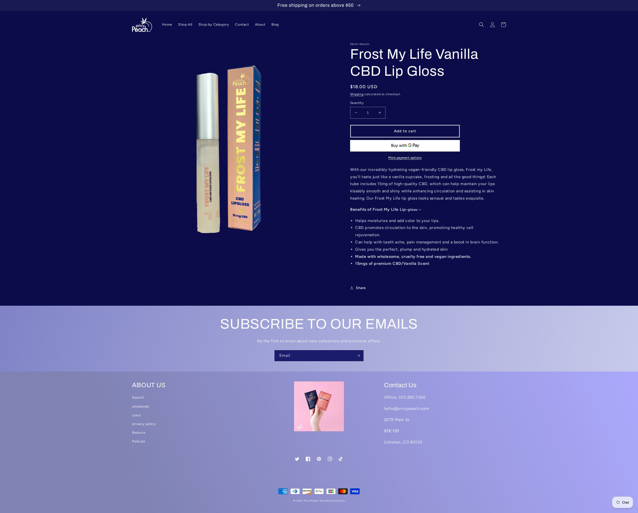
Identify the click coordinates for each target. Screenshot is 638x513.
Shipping (357, 94)
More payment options (405, 157)
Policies (138, 441)
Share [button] (361, 288)
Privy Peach (311, 500)
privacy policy (144, 424)
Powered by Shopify (332, 500)
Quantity (357, 103)
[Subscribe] (358, 356)
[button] (481, 24)
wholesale (140, 406)
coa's (136, 415)
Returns (139, 433)
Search (138, 397)
